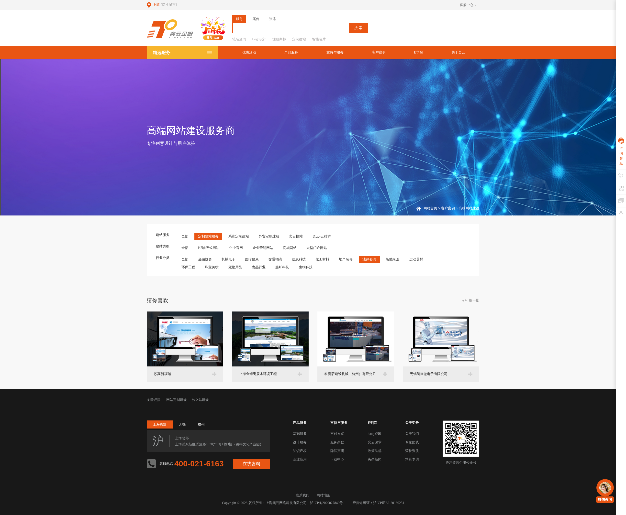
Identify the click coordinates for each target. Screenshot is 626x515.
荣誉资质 (412, 451)
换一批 (474, 300)
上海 (165, 5)
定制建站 (299, 39)
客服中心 (466, 5)
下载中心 (337, 459)
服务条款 (337, 442)
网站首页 (430, 208)
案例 (256, 19)
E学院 (418, 52)
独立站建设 (200, 400)
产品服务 (291, 52)
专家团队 (412, 442)
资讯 (272, 19)
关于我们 (412, 434)
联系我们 (302, 495)
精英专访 (412, 459)
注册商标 (279, 39)
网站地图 (323, 495)
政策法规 (374, 451)
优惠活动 (249, 52)
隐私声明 (337, 451)
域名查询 (239, 39)
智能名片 (319, 39)
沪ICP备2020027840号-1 (328, 503)
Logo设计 (259, 39)
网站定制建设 (176, 400)
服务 (239, 19)
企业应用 (300, 459)
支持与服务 (335, 52)
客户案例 (379, 52)
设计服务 (300, 442)
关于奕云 (458, 52)
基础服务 (300, 434)
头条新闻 (374, 459)
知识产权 (300, 451)
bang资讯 (374, 434)
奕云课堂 (374, 442)
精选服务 (161, 52)
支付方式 (337, 434)
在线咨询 (251, 463)
